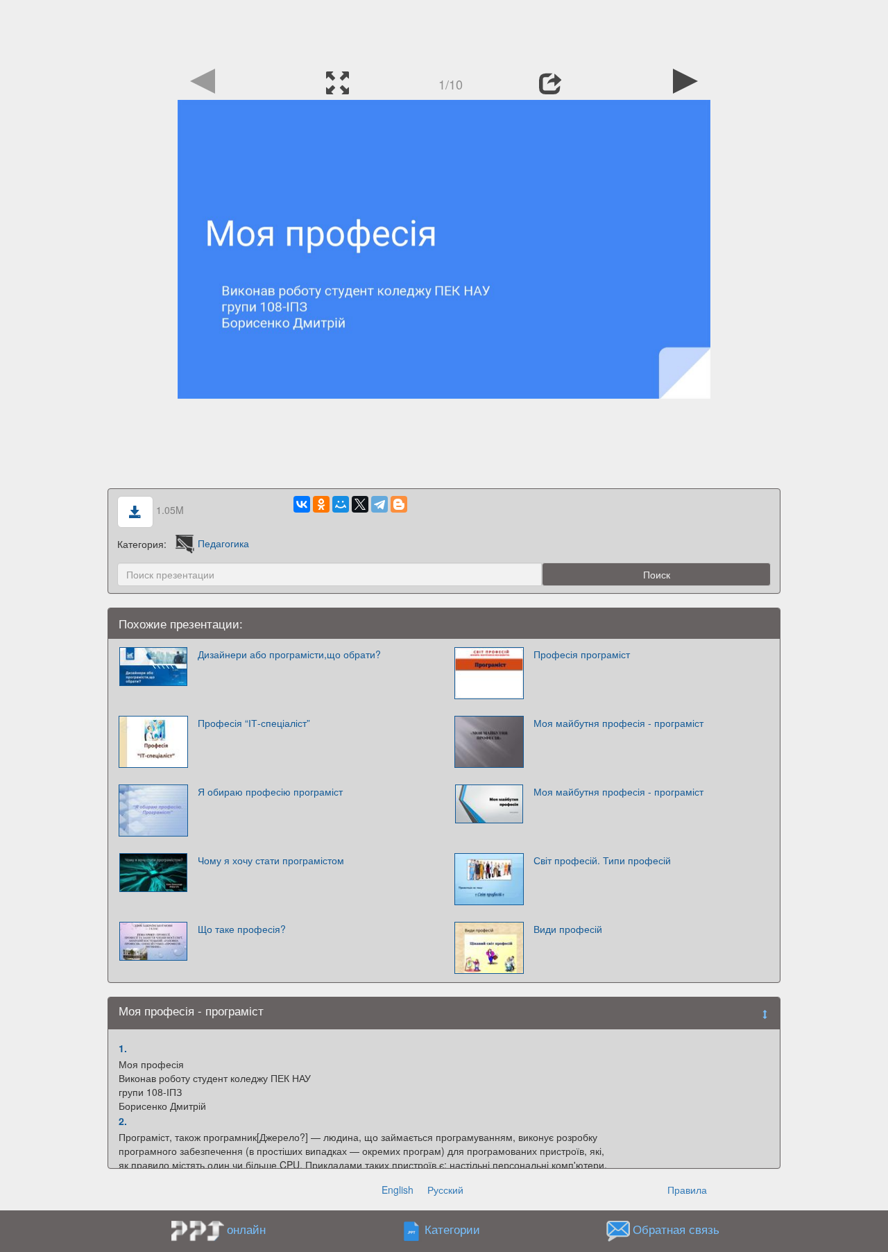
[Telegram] (379, 504)
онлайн (246, 1229)
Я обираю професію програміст (270, 791)
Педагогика (223, 543)
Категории (452, 1229)
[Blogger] (399, 504)
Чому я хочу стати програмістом (271, 860)
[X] (360, 504)
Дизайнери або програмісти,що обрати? (289, 654)
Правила (687, 1190)
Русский (445, 1190)
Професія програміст (581, 654)
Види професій (567, 929)
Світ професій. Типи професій (602, 860)
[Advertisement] (444, 31)
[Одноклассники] (321, 504)
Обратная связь (676, 1229)
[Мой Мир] (340, 504)
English (397, 1190)
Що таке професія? (242, 929)
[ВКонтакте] (301, 504)
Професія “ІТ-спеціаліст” (254, 723)
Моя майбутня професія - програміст (618, 723)
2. (123, 1121)
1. (123, 1048)
